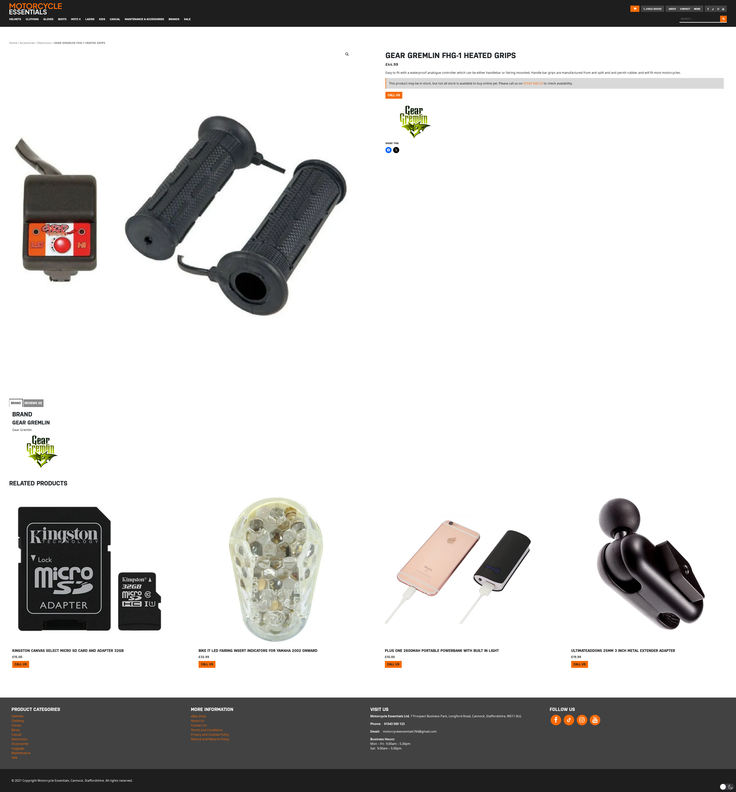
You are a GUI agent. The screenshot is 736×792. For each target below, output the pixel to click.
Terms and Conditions (207, 730)
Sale (14, 757)
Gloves (16, 725)
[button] (347, 54)
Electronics (44, 43)
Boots (16, 730)
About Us (197, 721)
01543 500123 (653, 9)
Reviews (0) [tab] (33, 403)
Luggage (18, 748)
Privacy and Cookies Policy (210, 734)
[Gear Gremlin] (414, 121)
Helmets (18, 716)
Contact (685, 9)
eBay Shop (198, 716)
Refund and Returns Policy (210, 739)
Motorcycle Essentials (36, 9)
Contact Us (199, 725)
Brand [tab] (16, 403)
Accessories (27, 43)
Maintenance (21, 753)
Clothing (18, 721)
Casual (16, 734)
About (672, 9)
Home (13, 43)
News (697, 9)
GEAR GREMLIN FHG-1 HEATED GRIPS (79, 43)
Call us (394, 95)
